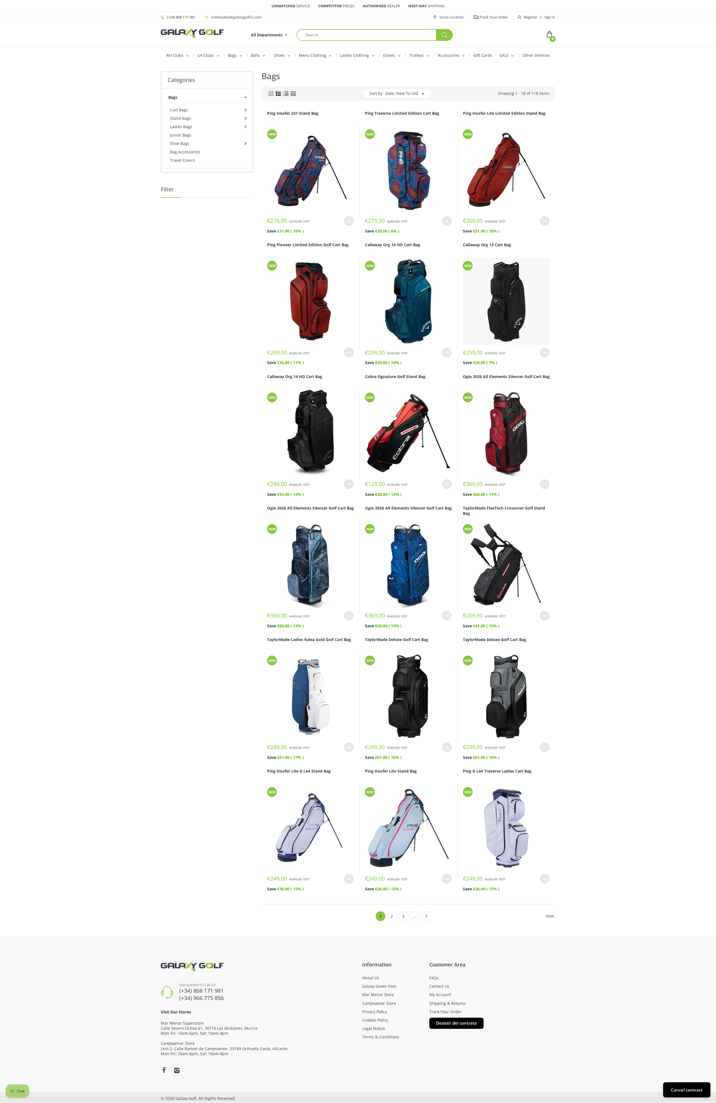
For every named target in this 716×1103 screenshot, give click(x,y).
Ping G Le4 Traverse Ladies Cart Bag (497, 771)
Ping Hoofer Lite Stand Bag (391, 771)
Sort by (376, 93)
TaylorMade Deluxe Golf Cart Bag (396, 639)
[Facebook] (164, 1070)
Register (530, 17)
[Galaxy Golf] (192, 32)
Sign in (549, 17)
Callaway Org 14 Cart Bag (487, 244)
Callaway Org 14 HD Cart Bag (392, 244)
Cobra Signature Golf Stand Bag (395, 376)
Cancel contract (687, 1090)
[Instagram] (177, 1070)
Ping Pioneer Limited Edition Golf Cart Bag (307, 244)
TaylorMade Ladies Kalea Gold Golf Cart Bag (309, 639)
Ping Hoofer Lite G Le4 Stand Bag (299, 771)
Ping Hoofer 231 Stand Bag (292, 113)
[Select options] (349, 221)
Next (550, 916)
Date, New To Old (401, 93)
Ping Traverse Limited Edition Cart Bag (402, 113)
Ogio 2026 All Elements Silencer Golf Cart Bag (506, 376)
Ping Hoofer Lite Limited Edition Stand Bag (504, 113)
